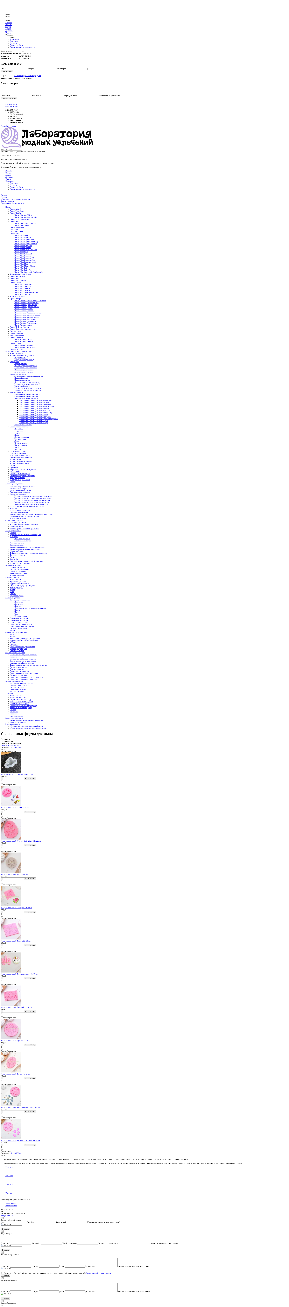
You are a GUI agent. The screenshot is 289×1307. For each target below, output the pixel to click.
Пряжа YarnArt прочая (22, 284)
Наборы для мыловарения (20, 474)
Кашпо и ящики (20, 616)
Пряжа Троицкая (16, 337)
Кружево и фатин (16, 596)
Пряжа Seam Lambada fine (20, 280)
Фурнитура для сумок (18, 649)
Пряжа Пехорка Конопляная (25, 321)
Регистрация (11, 126)
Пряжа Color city (16, 349)
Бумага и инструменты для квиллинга (24, 673)
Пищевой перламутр (22, 378)
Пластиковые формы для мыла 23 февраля (35, 400)
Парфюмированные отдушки (25, 366)
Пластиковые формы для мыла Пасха (33, 415)
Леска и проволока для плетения (22, 647)
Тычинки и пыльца (17, 555)
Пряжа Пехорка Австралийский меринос (30, 301)
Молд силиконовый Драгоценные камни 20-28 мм (20, 1141)
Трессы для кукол (16, 588)
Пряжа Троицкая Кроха (23, 339)
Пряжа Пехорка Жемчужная (25, 319)
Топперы (13, 508)
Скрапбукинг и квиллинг (15, 653)
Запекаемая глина (16, 545)
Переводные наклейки (18, 628)
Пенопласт (18, 602)
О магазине (14, 39)
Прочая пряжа (15, 331)
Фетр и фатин (15, 559)
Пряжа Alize (14, 233)
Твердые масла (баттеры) (24, 360)
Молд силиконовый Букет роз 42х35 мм (16, 908)
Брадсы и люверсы (17, 669)
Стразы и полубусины (18, 675)
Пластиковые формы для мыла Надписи (34, 411)
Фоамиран (14, 537)
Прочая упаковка (16, 716)
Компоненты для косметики (20, 455)
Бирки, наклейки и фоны (19, 704)
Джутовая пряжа (16, 231)
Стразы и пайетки (17, 651)
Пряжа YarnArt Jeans (22, 290)
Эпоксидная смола (12, 724)
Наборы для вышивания (19, 569)
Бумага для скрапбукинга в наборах (23, 679)
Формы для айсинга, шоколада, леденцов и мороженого (31, 514)
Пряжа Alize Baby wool (23, 246)
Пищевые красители (22, 380)
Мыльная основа (16, 354)
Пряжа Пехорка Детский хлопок (26, 307)
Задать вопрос (10, 1204)
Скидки (8, 27)
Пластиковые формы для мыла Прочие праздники (38, 419)
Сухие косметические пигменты (26, 382)
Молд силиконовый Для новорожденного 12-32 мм (20, 1107)
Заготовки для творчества (20, 600)
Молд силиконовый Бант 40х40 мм (14, 874)
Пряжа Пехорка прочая (23, 325)
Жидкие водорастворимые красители (28, 376)
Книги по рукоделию (18, 722)
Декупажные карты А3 (19, 620)
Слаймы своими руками (19, 685)
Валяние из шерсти (17, 567)
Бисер (12, 634)
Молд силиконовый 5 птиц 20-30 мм (15, 808)
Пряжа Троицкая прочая (23, 341)
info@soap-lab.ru (7, 1216)
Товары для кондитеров (14, 484)
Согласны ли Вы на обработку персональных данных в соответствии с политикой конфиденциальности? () (57, 1273)
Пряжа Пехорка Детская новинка (27, 315)
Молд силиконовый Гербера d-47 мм (15, 1040)
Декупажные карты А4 (19, 618)
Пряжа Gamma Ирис (18, 276)
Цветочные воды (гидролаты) (21, 457)
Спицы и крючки (16, 333)
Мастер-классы (11, 104)
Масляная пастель (17, 543)
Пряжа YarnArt (15, 282)
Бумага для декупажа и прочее (21, 624)
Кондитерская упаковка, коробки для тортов (27, 506)
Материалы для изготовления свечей (24, 524)
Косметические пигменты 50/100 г (27, 390)
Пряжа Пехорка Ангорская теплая (27, 313)
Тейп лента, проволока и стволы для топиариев (28, 553)
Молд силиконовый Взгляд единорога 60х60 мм (19, 974)
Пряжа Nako (14, 278)
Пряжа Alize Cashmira (22, 248)
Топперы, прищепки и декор (21, 708)
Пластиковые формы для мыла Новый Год (35, 413)
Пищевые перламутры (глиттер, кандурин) (31, 504)
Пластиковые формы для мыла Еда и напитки (36, 406)
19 (15, 747)
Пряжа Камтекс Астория (23, 345)
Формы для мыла (16, 392)
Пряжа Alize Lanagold (22, 256)
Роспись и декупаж (12, 598)
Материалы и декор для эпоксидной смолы (26, 726)
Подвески (18, 606)
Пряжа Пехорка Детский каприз (26, 317)
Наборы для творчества (14, 681)
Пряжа (7, 207)
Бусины (13, 636)
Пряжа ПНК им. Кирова (19, 327)
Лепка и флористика (13, 531)
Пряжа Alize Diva (21, 252)
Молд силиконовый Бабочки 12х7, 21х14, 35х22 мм (21, 841)
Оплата (8, 33)
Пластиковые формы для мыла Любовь (34, 408)
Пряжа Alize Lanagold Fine (24, 260)
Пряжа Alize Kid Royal (23, 254)
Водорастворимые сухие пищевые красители (31, 502)
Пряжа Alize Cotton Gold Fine (25, 250)
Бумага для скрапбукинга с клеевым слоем (26, 677)
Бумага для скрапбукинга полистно (23, 655)
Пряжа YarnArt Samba (22, 294)
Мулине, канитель (17, 575)
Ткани (12, 590)
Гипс (16, 614)
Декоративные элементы (19, 671)
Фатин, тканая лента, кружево (21, 702)
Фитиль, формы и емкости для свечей (24, 529)
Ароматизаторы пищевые (20, 492)
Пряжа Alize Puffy (21, 268)
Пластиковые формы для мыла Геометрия (35, 404)
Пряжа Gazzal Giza (21, 225)
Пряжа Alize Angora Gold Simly (26, 242)
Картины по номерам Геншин (21, 683)
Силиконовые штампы (23, 425)
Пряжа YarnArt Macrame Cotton (26, 292)
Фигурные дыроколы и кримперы (23, 661)
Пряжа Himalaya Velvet (23, 215)
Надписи (17, 449)
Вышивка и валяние (13, 565)
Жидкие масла (20, 358)
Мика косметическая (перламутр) (27, 384)
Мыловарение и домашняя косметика (19, 351)
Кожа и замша (15, 579)
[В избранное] (2, 783)
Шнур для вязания (17, 227)
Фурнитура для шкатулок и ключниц (24, 641)
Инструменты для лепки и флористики (25, 549)
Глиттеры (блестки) (21, 386)
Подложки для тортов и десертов (22, 486)
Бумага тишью (15, 695)
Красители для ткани (18, 581)
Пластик (17, 612)
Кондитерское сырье (18, 518)
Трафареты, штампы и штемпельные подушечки (28, 665)
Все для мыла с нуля (18, 451)
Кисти (12, 630)
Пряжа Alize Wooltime (22, 237)
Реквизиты (14, 41)
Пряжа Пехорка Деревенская (25, 305)
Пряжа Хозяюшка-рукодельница (22, 329)
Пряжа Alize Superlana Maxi (25, 262)
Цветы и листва (20, 445)
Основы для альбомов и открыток (23, 659)
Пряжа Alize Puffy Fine (23, 270)
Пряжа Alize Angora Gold (24, 240)
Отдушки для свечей (18, 522)
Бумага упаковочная (18, 698)
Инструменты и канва (18, 573)
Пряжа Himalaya (16, 213)
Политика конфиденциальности (22, 47)
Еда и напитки (20, 439)
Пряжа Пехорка (16, 299)
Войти (3, 126)
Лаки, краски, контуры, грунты (22, 626)
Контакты (13, 43)
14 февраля (18, 431)
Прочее (13, 594)
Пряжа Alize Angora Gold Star (25, 244)
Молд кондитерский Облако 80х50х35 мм (17, 774)
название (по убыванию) (10, 745)
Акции (8, 29)
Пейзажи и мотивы (21, 443)
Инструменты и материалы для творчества (26, 720)
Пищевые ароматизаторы (24, 370)
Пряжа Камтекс (16, 343)
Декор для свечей (16, 527)
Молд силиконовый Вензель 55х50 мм (15, 941)
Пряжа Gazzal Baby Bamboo (25, 223)
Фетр (12, 592)
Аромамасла (14, 362)
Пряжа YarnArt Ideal (22, 288)
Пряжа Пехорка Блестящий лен (26, 303)
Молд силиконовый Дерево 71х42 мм (15, 1074)
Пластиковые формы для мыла (26, 398)
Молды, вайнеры (16, 551)
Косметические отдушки (23, 372)
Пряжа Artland (15, 209)
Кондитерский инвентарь (20, 510)
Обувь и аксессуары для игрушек (22, 586)
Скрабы (13, 465)
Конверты (14, 712)
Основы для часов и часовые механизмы (30, 608)
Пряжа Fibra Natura (17, 211)
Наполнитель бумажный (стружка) (23, 706)
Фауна (16, 447)
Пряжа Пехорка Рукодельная (25, 323)
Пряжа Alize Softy (21, 235)
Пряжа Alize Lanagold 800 (24, 258)
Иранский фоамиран (22, 539)
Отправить (5, 1229)
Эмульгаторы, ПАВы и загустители (23, 470)
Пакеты (13, 710)
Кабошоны (14, 643)
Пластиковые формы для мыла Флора (33, 423)
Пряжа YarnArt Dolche (22, 286)
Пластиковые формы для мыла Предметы (35, 417)
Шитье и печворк (12, 577)
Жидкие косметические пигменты (27, 388)
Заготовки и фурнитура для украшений (25, 638)
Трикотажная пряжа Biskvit (20, 274)
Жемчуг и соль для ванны (20, 480)
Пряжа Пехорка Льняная (23, 309)
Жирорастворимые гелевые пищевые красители (33, 496)
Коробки (13, 714)
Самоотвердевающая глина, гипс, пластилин (27, 547)
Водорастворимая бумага (19, 427)
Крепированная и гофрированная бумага (25, 535)
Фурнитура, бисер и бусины (16, 632)
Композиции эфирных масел (25, 368)
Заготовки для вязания (18, 335)
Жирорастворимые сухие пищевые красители (32, 500)
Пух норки (14, 229)
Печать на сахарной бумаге (20, 490)
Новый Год (18, 429)
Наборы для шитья (17, 687)
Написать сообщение (9, 98)
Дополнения (15, 472)
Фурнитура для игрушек (19, 584)
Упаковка (9, 693)
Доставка (9, 31)
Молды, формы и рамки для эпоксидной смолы (28, 728)
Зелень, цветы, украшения (20, 563)
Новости (8, 25)
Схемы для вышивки (18, 571)
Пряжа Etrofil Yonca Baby (19, 219)
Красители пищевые (18, 494)
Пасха (16, 435)
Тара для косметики (17, 478)
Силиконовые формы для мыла (26, 396)
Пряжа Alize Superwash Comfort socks (28, 272)
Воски (12, 482)
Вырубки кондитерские (19, 512)
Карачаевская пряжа (17, 297)
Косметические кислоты (19, 463)
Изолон (13, 533)
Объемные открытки (18, 689)
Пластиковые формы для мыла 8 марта (34, 402)
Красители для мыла (18, 374)
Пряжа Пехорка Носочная (24, 311)
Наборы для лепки (17, 691)
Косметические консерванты (21, 461)
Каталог (8, 23)
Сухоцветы (14, 467)
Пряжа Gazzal (15, 221)
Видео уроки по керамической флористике (26, 561)
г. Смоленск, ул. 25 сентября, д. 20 (27, 76)
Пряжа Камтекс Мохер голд (25, 347)
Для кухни (18, 604)
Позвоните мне (7, 71)
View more (9, 1167)
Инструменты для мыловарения (22, 476)
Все (19, 747)
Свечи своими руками (14, 520)
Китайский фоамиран (22, 541)
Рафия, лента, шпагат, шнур (20, 700)
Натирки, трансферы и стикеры (22, 663)
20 (17, 747)
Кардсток (13, 657)
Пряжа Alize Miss (21, 264)
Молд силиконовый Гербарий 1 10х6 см (16, 1007)
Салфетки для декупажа (19, 622)
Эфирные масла (20, 364)
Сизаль (12, 557)
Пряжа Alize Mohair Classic (24, 266)
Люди (16, 441)
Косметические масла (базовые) (22, 356)
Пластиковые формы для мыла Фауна (33, 421)
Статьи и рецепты (12, 106)
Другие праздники (21, 437)
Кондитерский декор (18, 488)
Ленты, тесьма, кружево (19, 667)
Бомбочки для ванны (18, 453)
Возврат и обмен (16, 45)
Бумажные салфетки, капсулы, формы (24, 516)
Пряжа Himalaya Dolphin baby (25, 217)
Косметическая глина (18, 459)
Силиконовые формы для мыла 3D (27, 394)
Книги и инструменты (14, 718)
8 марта (17, 433)
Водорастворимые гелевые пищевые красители (32, 498)
